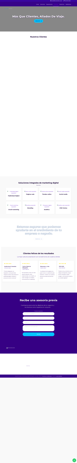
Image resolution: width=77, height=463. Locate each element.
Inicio (27, 358)
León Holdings (59, 376)
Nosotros (28, 368)
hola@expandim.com (56, 0)
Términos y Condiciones (47, 376)
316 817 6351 (68, 0)
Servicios (28, 361)
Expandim (11, 4)
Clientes (28, 365)
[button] (38, 21)
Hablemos (12, 369)
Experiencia (28, 363)
